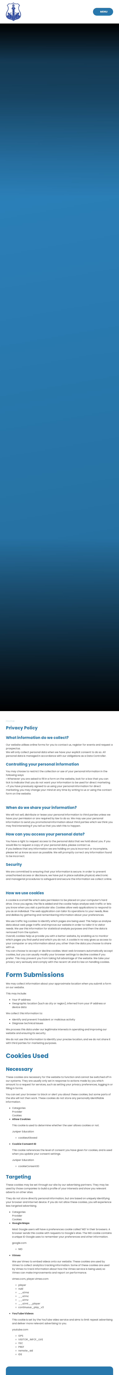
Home (10, 721)
